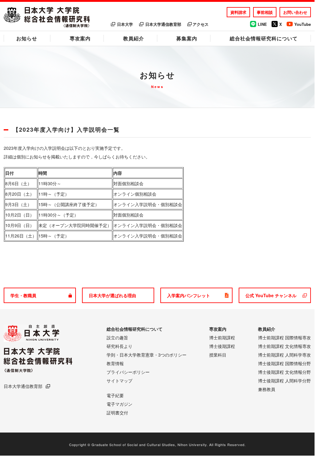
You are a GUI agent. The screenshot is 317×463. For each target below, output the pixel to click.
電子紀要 (115, 395)
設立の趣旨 (117, 337)
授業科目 (217, 355)
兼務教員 (266, 389)
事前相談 (265, 12)
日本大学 (125, 24)
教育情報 (115, 363)
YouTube (302, 24)
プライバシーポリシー (128, 372)
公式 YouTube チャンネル (270, 295)
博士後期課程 (222, 346)
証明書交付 (117, 412)
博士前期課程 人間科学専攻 (284, 355)
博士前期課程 (222, 337)
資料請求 (238, 12)
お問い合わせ (295, 12)
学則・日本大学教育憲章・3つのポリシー (146, 355)
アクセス (201, 24)
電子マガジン (119, 404)
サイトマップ (119, 380)
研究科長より (119, 346)
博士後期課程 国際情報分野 (284, 363)
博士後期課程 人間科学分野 (284, 380)
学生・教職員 (23, 295)
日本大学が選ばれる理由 (112, 295)
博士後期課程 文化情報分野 (284, 372)
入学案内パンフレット (188, 295)
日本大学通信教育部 (163, 24)
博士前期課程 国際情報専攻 (284, 337)
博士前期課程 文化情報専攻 (284, 346)
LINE (262, 24)
